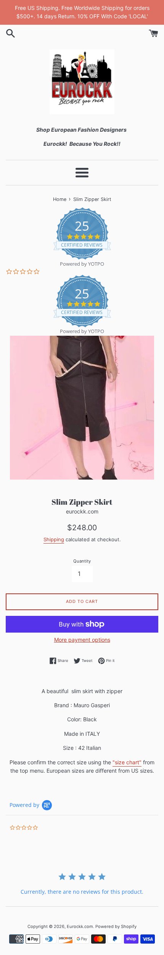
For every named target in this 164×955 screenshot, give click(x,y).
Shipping (53, 539)
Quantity (82, 561)
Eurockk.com (80, 926)
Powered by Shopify (116, 926)
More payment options (82, 639)
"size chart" (127, 762)
